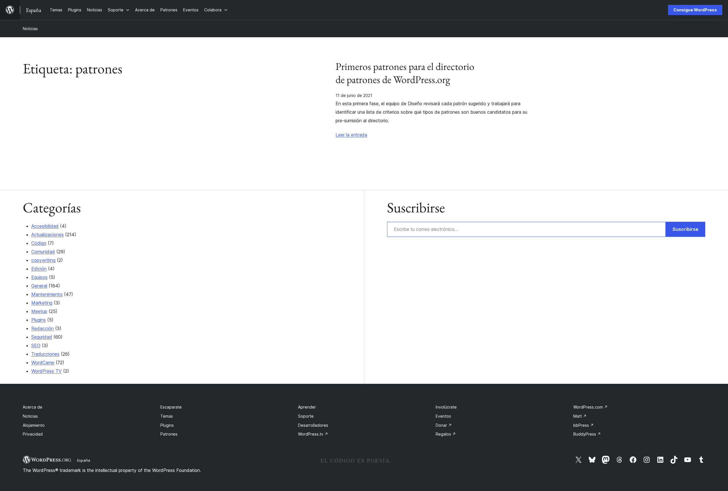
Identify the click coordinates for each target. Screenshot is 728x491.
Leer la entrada (351, 135)
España (83, 460)
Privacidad (33, 434)
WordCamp (42, 362)
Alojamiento (34, 425)
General (39, 286)
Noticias (30, 28)
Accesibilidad (45, 226)
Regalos (446, 434)
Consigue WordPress (695, 9)
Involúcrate (446, 407)
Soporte (306, 416)
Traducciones (45, 354)
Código (38, 243)
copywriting (43, 260)
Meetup (39, 311)
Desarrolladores (313, 425)
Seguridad (41, 337)
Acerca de (32, 407)
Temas (166, 416)
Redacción (42, 328)
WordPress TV (46, 371)
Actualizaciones (47, 234)
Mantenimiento (47, 294)
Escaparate (171, 407)
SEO (35, 345)
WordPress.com (590, 407)
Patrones (168, 434)
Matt (580, 416)
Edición (39, 269)
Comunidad (43, 251)
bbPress (583, 425)
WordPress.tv (313, 434)
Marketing (41, 303)
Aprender (307, 407)
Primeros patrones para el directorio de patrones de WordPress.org (405, 73)
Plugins (38, 320)
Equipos (39, 277)
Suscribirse (685, 229)
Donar (444, 425)
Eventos (443, 416)
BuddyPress (587, 434)
